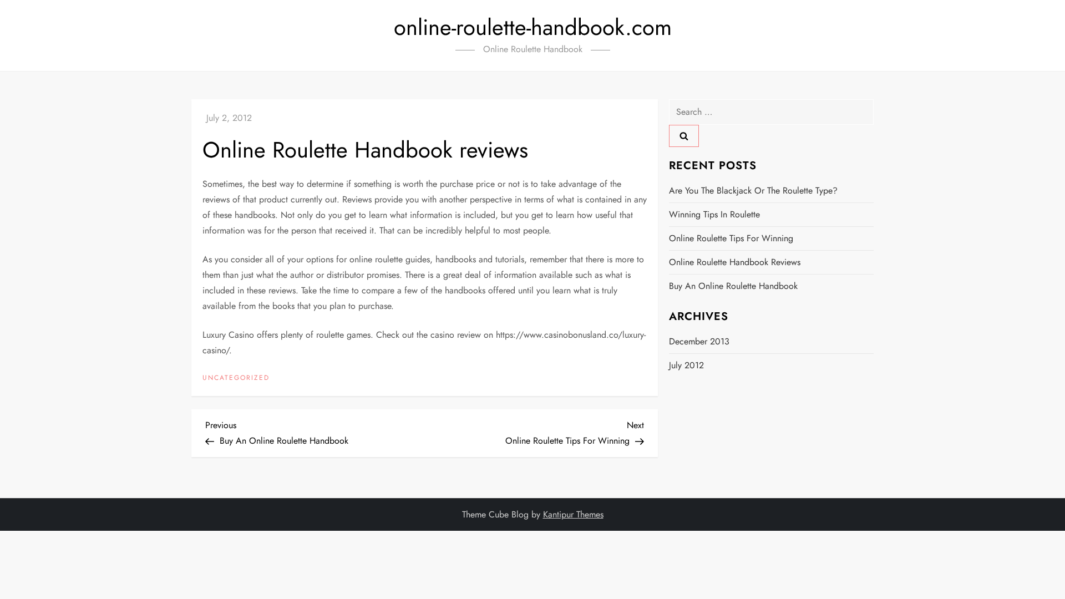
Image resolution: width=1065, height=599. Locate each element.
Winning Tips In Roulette (714, 214)
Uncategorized (236, 378)
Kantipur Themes (573, 514)
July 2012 (686, 365)
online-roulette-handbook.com (533, 27)
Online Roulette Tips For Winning (731, 238)
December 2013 (699, 341)
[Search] (684, 136)
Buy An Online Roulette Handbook (733, 286)
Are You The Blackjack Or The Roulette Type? (753, 190)
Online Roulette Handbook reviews (734, 262)
